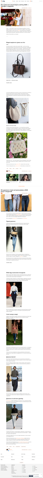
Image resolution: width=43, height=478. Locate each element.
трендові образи (18, 446)
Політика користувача (4, 466)
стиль (20, 168)
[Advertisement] (18, 38)
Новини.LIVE (15, 218)
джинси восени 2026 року (20, 438)
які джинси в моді (23, 446)
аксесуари (17, 168)
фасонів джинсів (18, 214)
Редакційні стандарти (4, 469)
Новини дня (13, 459)
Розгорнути (21, 462)
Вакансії (12, 467)
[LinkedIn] (8, 450)
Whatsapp (24, 472)
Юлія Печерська (10, 171)
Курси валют (13, 472)
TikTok (34, 466)
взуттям (21, 256)
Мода (1, 459)
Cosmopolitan (25, 218)
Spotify (35, 468)
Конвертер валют (13, 473)
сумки (19, 30)
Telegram (24, 467)
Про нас (12, 466)
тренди (10, 168)
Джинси (10, 446)
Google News (35, 467)
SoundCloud (35, 469)
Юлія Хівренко (10, 449)
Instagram (24, 469)
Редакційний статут (3, 468)
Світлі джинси (8, 400)
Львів (22, 456)
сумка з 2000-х (18, 164)
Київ (11, 456)
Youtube (24, 466)
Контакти (12, 468)
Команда (12, 471)
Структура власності (14, 470)
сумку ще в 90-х (17, 165)
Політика (33, 459)
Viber (23, 468)
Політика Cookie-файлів (4, 470)
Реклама (12, 469)
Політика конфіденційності (4, 467)
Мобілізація (33, 456)
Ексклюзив (2, 456)
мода (7, 168)
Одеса (22, 459)
